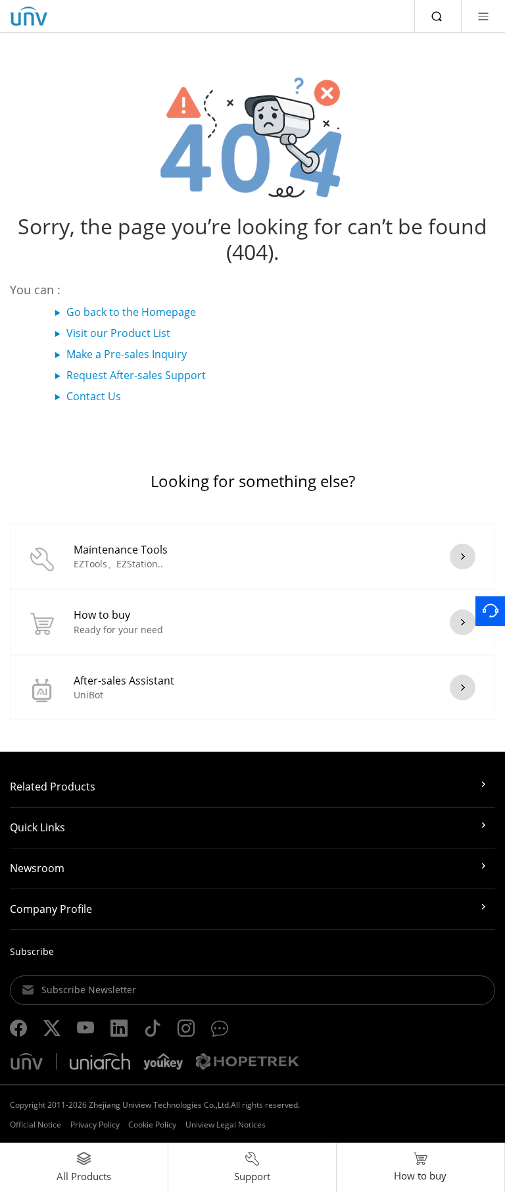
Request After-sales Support (136, 375)
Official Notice (35, 1124)
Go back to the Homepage (131, 312)
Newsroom (37, 868)
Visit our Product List (118, 333)
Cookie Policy (152, 1124)
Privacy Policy (95, 1124)
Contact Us (93, 396)
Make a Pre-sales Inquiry (126, 354)
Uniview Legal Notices (225, 1124)
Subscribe (32, 951)
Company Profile (51, 909)
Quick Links (37, 827)
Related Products (52, 786)
